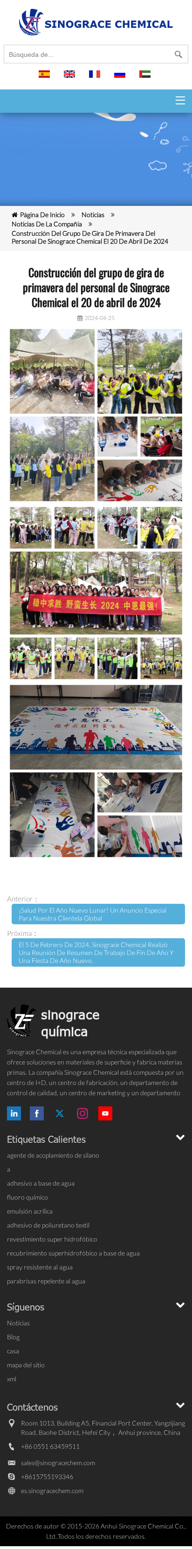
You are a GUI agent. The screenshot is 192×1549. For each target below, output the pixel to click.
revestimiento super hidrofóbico (52, 1239)
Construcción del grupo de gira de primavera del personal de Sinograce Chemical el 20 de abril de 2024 (90, 237)
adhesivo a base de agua (41, 1183)
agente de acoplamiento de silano (53, 1155)
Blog (13, 1337)
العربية (146, 78)
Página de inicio (42, 214)
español (46, 78)
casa (13, 1351)
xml (11, 1379)
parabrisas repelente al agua (46, 1281)
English (71, 78)
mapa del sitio (26, 1365)
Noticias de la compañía (47, 224)
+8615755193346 (47, 1477)
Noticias (93, 214)
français (96, 78)
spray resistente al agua (40, 1267)
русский (121, 78)
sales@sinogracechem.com (58, 1463)
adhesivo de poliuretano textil (48, 1225)
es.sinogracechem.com (52, 1490)
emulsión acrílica (30, 1211)
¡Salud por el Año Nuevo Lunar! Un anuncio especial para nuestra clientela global (92, 914)
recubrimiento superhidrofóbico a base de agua (73, 1253)
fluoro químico (27, 1197)
